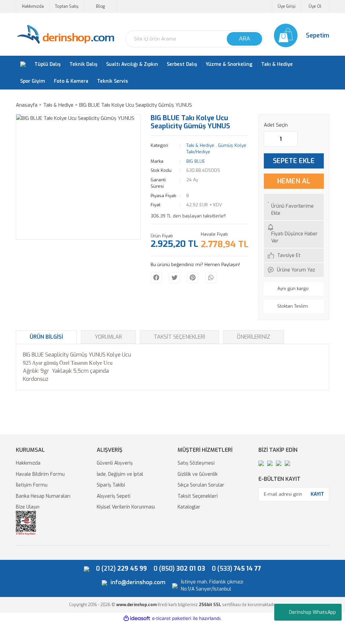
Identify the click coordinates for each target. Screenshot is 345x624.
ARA (244, 39)
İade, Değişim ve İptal (120, 474)
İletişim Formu (32, 485)
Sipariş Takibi (111, 485)
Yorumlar (108, 336)
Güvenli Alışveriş (115, 463)
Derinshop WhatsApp (312, 612)
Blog (100, 6)
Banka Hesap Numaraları (43, 496)
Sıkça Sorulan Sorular (201, 485)
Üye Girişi (286, 6)
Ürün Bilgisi (46, 336)
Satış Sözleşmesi (196, 463)
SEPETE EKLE (294, 160)
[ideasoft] (136, 618)
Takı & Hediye (200, 145)
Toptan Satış (67, 6)
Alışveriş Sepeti (113, 496)
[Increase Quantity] (292, 139)
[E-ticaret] (171, 618)
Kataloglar (189, 507)
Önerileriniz (253, 336)
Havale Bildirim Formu (40, 474)
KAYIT (317, 494)
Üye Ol (315, 6)
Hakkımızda (33, 6)
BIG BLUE (195, 161)
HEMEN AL (293, 181)
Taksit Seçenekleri (179, 336)
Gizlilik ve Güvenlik (198, 474)
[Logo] (65, 35)
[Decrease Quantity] (269, 139)
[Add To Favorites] (294, 207)
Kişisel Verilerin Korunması (126, 507)
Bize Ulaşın (27, 507)
